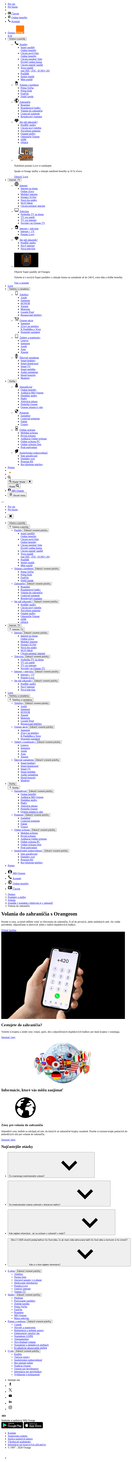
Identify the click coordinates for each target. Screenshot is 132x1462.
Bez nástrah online (23, 1362)
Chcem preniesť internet (33, 206)
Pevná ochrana (28, 435)
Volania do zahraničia (31, 110)
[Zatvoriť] (29, 482)
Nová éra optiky (29, 200)
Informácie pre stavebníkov (28, 1371)
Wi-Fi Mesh (27, 203)
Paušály (23, 44)
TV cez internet (28, 220)
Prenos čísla (20, 1277)
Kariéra (18, 1354)
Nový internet (28, 245)
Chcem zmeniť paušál (32, 65)
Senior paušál (27, 76)
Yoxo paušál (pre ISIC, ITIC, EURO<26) (35, 69)
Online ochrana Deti (31, 444)
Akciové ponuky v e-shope (28, 1280)
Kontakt (15, 21)
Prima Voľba (27, 87)
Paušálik (25, 73)
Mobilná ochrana (29, 432)
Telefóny (24, 294)
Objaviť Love (21, 176)
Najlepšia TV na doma (32, 214)
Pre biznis (13, 6)
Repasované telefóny (31, 315)
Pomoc (11, 467)
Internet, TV (14, 180)
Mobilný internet (29, 194)
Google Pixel (27, 312)
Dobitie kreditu (21, 1303)
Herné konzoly (28, 375)
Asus (23, 349)
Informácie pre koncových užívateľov (27, 1444)
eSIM (23, 139)
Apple (24, 297)
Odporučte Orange (30, 136)
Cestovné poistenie (30, 113)
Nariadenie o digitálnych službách (31, 1345)
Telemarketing (21, 1339)
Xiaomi (24, 306)
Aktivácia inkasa (29, 401)
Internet (23, 185)
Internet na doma (29, 190)
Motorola (25, 309)
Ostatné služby (28, 133)
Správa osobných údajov (20, 1438)
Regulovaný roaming (31, 116)
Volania (11, 900)
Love (10, 285)
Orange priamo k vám (32, 407)
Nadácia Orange (22, 1365)
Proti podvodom (29, 447)
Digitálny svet (28, 458)
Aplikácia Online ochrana (34, 438)
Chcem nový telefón (31, 128)
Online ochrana (27, 430)
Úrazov (24, 424)
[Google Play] (12, 1427)
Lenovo (24, 340)
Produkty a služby (17, 897)
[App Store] (33, 1427)
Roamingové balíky (31, 107)
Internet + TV (28, 231)
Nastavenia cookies (17, 1436)
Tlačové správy (22, 1357)
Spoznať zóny (8, 1139)
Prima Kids (26, 90)
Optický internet (22, 1288)
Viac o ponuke (21, 282)
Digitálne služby (29, 395)
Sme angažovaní (29, 455)
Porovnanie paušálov (24, 1300)
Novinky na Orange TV (33, 223)
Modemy (25, 378)
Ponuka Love (27, 234)
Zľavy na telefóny (31, 328)
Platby (24, 398)
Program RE (27, 461)
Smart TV (26, 366)
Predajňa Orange (29, 404)
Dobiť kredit (27, 96)
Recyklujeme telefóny (32, 464)
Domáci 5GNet (28, 197)
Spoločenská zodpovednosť (33, 452)
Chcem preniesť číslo (31, 60)
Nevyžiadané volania (25, 1342)
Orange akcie (26, 320)
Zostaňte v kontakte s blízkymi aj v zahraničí (30, 903)
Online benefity (19, 17)
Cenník (18, 1324)
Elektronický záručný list (26, 1333)
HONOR (25, 303)
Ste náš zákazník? (28, 122)
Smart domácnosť (30, 363)
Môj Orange (17, 490)
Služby (12, 381)
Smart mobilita (28, 369)
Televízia (24, 211)
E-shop (11, 1271)
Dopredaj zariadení (30, 332)
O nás (11, 1351)
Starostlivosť (26, 387)
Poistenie (24, 412)
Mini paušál (27, 79)
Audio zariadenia (29, 372)
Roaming (25, 105)
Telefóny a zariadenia (19, 289)
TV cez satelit (28, 217)
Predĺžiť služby (28, 125)
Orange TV (20, 1291)
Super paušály (28, 49)
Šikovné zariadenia (29, 357)
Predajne (18, 1298)
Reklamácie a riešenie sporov (29, 1330)
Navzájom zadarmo (30, 130)
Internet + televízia (28, 228)
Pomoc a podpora (17, 1321)
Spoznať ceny (8, 1037)
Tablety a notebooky (29, 337)
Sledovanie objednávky (26, 1283)
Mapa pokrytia (21, 1318)
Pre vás (11, 4)
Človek (15, 13)
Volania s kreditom (29, 85)
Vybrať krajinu (8, 930)
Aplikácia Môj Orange (32, 392)
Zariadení (25, 415)
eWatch (24, 142)
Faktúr (24, 421)
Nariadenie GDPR (23, 1336)
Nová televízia (28, 248)
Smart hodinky (28, 360)
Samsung (25, 300)
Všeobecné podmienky (19, 1441)
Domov (11, 894)
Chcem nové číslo (30, 55)
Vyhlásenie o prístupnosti (27, 1374)
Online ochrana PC (30, 441)
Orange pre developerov (26, 1368)
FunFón (25, 93)
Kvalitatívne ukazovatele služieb (30, 1347)
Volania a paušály (17, 39)
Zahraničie (24, 102)
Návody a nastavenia (24, 1327)
